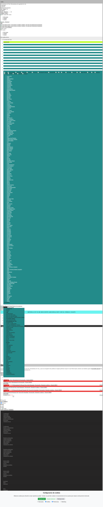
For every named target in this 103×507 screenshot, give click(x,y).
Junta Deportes (6, 54)
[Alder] (6, 72)
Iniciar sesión (6, 461)
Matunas (9, 178)
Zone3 (8, 301)
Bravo (8, 100)
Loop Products (10, 165)
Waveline (9, 284)
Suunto (8, 261)
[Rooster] (15, 73)
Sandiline (9, 231)
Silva (8, 246)
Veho (8, 279)
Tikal (8, 268)
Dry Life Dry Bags (11, 120)
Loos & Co (9, 167)
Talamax (9, 265)
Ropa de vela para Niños (11, 316)
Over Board (9, 201)
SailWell (9, 229)
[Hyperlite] (74, 72)
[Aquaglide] (18, 72)
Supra (8, 259)
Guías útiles (6, 415)
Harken (8, 145)
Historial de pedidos (7, 465)
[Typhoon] (24, 73)
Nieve (4, 67)
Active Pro (9, 76)
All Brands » (7, 302)
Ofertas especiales (7, 439)
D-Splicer (9, 112)
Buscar (9, 27)
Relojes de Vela (9, 327)
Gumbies (9, 143)
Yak (8, 294)
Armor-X (9, 87)
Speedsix (9, 251)
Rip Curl (9, 217)
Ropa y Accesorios (7, 59)
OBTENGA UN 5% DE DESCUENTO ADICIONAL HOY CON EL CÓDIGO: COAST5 (52, 312)
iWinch (8, 155)
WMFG (8, 292)
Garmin (8, 135)
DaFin (8, 114)
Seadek (8, 237)
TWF (8, 273)
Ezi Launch (9, 124)
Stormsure (9, 255)
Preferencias (56, 501)
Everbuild (9, 121)
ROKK (8, 220)
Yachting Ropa (9, 313)
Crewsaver (9, 110)
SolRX (8, 250)
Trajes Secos (6, 51)
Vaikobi (8, 278)
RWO (8, 227)
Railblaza (9, 213)
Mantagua (9, 173)
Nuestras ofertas (4, 447)
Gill (8, 136)
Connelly (9, 107)
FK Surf (9, 129)
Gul (8, 142)
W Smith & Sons (10, 283)
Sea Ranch (9, 235)
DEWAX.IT (9, 118)
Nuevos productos (7, 440)
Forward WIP (10, 131)
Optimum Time (10, 198)
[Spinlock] (19, 73)
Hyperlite (9, 153)
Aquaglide (9, 83)
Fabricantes (5, 443)
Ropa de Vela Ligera (10, 314)
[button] (5, 307)
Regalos (8, 309)
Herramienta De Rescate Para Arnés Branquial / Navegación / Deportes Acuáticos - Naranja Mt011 (25, 387)
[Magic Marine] (83, 72)
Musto (8, 182)
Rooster (8, 224)
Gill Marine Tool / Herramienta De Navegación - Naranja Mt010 (17, 382)
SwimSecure (9, 264)
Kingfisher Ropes (11, 160)
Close (6, 13)
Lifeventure (9, 162)
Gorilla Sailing (10, 140)
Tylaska (8, 274)
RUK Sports (9, 225)
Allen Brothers (10, 78)
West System (10, 285)
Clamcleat (9, 105)
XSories (8, 293)
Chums (8, 104)
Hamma (8, 144)
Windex (8, 289)
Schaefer (9, 234)
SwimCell (9, 263)
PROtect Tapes (10, 207)
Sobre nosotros (6, 416)
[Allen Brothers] (11, 72)
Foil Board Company (11, 130)
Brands (5, 70)
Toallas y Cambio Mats (11, 323)
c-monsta (9, 101)
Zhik (8, 299)
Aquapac (9, 86)
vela (4, 43)
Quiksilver (9, 211)
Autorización (6, 42)
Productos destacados (8, 438)
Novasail (9, 191)
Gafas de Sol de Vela (10, 319)
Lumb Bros (9, 168)
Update (2, 13)
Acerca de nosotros (10, 374)
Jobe (8, 157)
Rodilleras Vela (9, 322)
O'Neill (8, 193)
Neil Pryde (9, 186)
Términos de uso (7, 421)
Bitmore (8, 97)
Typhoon (9, 275)
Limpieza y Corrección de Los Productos (15, 326)
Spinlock (9, 254)
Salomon (9, 230)
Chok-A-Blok (10, 102)
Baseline (9, 94)
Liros (8, 163)
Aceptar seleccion (51, 498)
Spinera (8, 253)
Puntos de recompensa (17, 306)
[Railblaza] (97, 72)
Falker (8, 125)
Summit (8, 256)
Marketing (64, 501)
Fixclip (8, 128)
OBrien (8, 195)
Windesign (9, 288)
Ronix (8, 221)
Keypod (8, 159)
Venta (7, 311)
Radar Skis (9, 212)
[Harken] (63, 72)
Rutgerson (9, 226)
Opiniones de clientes (8, 444)
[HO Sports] (68, 72)
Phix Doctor (9, 203)
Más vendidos (6, 442)
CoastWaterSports (11, 106)
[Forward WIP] (51, 72)
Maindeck (9, 171)
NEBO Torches (10, 184)
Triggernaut (9, 272)
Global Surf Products (11, 138)
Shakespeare (9, 244)
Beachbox (9, 95)
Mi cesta (2, 37)
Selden (8, 241)
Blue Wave (9, 99)
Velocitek (9, 280)
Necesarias (41, 501)
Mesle (8, 181)
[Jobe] (78, 72)
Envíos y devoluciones (8, 419)
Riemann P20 (10, 216)
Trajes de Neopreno (7, 48)
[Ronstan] (10, 73)
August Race (10, 88)
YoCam (8, 297)
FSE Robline (10, 134)
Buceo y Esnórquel (7, 56)
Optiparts (9, 200)
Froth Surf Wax (10, 133)
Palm (8, 202)
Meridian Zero (10, 179)
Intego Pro (9, 154)
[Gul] (59, 72)
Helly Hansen (10, 148)
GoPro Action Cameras (12, 139)
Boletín (5, 466)
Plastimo (9, 205)
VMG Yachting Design (12, 282)
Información (3, 424)
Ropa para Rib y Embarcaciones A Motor (15, 317)
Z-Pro (8, 298)
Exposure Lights (10, 123)
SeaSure (9, 240)
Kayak (4, 62)
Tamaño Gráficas (7, 417)
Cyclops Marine (10, 111)
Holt (8, 152)
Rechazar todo (61, 498)
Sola (8, 249)
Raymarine (9, 215)
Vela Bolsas (8, 328)
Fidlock (8, 126)
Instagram (5, 484)
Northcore (9, 189)
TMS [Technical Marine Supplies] (14, 269)
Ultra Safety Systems (11, 277)
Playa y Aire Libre (7, 64)
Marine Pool (9, 176)
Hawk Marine (10, 147)
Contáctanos (6, 413)
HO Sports (9, 150)
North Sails (9, 188)
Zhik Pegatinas (9, 330)
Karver (8, 158)
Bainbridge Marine (11, 90)
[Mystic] (89, 72)
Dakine (8, 115)
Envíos (4, 19)
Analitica (48, 501)
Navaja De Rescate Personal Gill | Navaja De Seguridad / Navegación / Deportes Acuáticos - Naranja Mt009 (27, 392)
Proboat (8, 206)
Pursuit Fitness (10, 210)
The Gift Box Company (12, 267)
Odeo (8, 196)
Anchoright (9, 81)
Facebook (5, 481)
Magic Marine (10, 169)
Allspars (9, 80)
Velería (4, 46)
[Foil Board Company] (43, 72)
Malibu (8, 172)
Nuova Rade (9, 192)
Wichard (9, 287)
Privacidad (5, 420)
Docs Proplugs (10, 119)
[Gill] (56, 72)
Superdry (9, 258)
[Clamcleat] (24, 72)
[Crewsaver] (35, 72)
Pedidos (5, 18)
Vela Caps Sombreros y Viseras (13, 324)
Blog (4, 482)
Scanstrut (9, 232)
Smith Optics (10, 248)
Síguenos (3, 486)
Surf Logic (9, 260)
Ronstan (9, 222)
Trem (8, 270)
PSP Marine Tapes (11, 208)
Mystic (8, 183)
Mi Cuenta (5, 17)
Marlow (8, 177)
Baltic (8, 91)
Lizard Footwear (10, 164)
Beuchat (9, 96)
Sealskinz (9, 239)
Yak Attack (9, 296)
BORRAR (11, 409)
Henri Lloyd (9, 149)
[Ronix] (6, 73)
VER (4, 409)
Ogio (8, 197)
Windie (8, 291)
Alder (8, 77)
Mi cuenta (3, 468)
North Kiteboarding (11, 187)
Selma (8, 243)
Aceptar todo (42, 498)
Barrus (8, 92)
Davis (8, 116)
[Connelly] (29, 72)
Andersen (9, 82)
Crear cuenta (6, 462)
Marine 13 (9, 174)
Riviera (8, 219)
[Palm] (93, 72)
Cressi (8, 109)
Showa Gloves (10, 245)
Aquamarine (9, 85)
